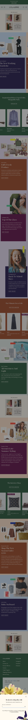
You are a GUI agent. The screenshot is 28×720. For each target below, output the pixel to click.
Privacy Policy (22, 710)
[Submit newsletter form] (25, 706)
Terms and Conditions (14, 711)
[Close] (26, 697)
